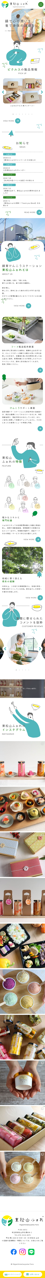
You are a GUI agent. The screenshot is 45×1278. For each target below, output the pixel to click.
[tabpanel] (22, 92)
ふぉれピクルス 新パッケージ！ (22, 106)
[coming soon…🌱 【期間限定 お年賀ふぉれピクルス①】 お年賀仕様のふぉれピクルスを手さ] (22, 900)
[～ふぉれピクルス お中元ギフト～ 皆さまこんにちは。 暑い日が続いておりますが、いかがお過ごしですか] (22, 1128)
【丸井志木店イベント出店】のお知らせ (18, 180)
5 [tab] (26, 114)
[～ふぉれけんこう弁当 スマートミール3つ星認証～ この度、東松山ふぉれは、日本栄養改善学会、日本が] (22, 946)
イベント (9, 175)
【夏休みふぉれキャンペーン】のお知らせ (19, 160)
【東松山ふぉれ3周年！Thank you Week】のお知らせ (21, 204)
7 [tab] (32, 114)
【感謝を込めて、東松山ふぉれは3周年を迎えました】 (21, 192)
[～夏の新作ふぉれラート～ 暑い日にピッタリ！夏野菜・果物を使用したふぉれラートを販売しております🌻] (22, 991)
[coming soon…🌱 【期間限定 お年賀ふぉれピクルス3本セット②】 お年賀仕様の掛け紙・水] (22, 854)
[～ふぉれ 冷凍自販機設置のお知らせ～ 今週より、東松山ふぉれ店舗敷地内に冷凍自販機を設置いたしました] (22, 1082)
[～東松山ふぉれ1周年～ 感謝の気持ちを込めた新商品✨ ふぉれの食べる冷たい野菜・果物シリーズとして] (22, 1174)
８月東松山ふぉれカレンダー (14, 170)
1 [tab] (13, 114)
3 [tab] (19, 114)
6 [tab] (29, 114)
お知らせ (9, 154)
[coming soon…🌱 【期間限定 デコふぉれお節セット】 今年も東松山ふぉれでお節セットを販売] (22, 809)
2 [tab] (16, 114)
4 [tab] (22, 114)
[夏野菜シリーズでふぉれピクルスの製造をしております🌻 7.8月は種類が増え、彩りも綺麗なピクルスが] (22, 1037)
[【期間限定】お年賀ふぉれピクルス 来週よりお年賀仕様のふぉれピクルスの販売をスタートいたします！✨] (22, 763)
